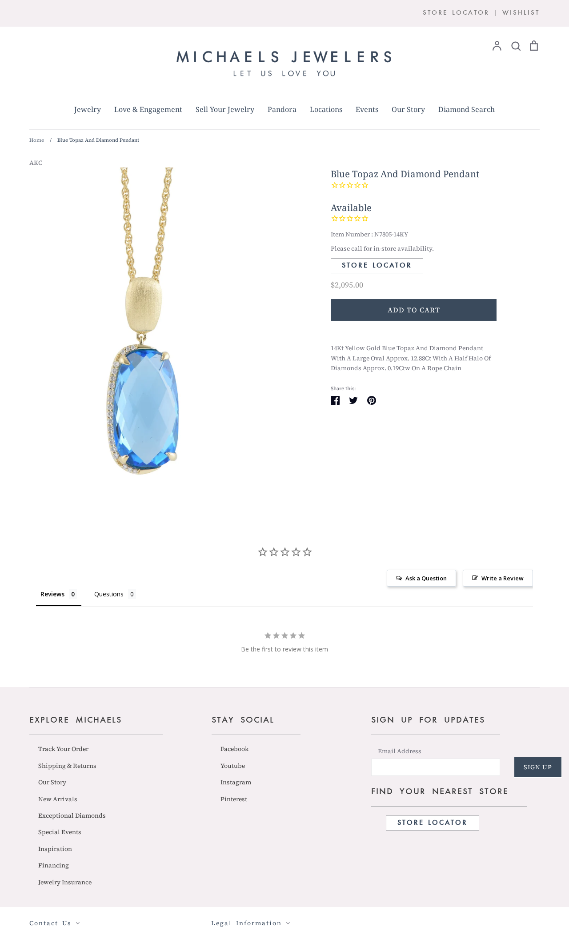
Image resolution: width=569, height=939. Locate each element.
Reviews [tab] (52, 594)
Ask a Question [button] (426, 578)
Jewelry (87, 109)
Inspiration (55, 848)
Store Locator (377, 265)
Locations (326, 109)
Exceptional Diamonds (72, 815)
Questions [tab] (109, 594)
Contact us (52, 923)
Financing (53, 865)
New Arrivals (57, 799)
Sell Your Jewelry (225, 109)
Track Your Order (63, 748)
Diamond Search (466, 109)
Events (367, 109)
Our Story (408, 109)
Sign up (538, 767)
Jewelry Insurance (65, 882)
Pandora (282, 109)
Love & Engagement (148, 109)
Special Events (59, 831)
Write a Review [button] (502, 578)
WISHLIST (521, 13)
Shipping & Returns (67, 765)
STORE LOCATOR (456, 13)
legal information (248, 923)
